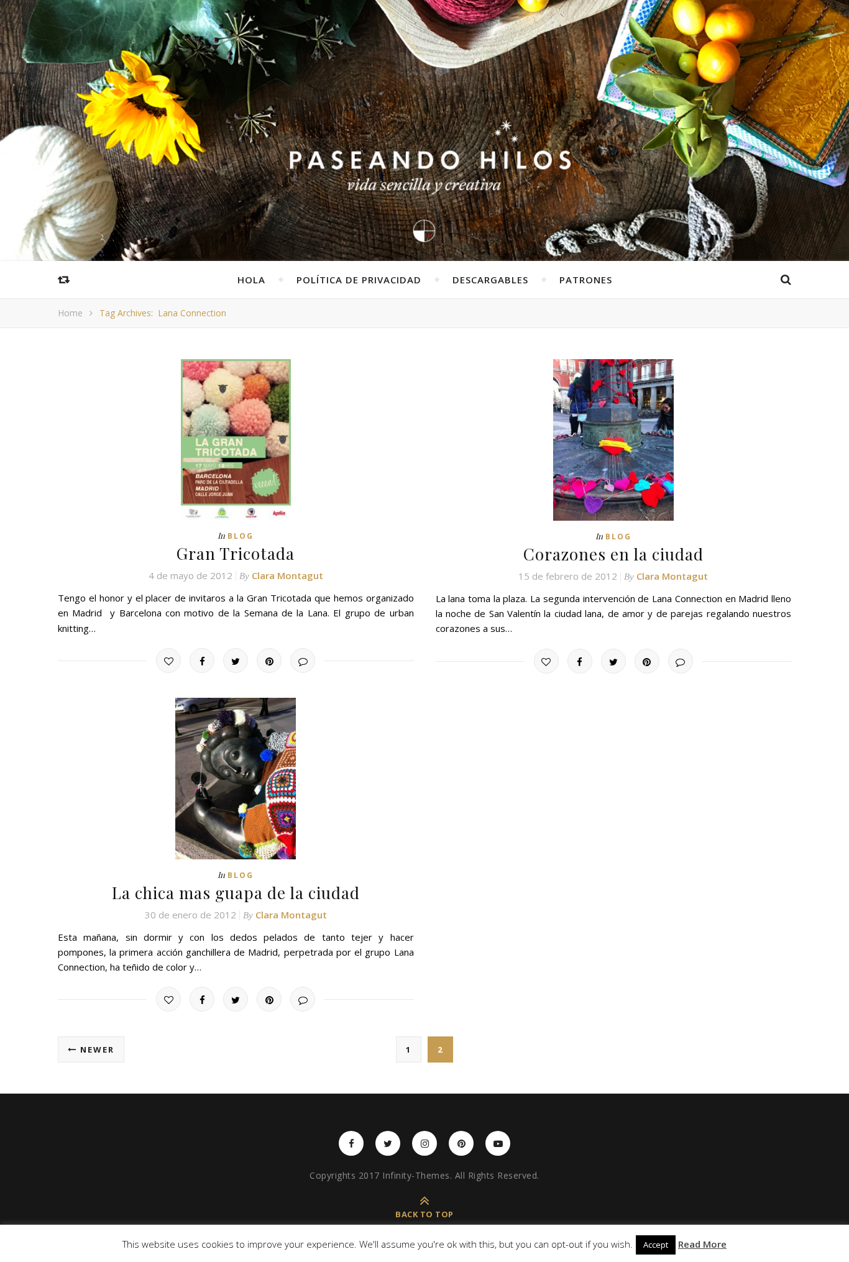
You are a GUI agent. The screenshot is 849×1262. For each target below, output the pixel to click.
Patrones (585, 279)
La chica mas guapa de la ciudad (236, 892)
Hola (251, 279)
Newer (95, 1049)
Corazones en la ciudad (613, 554)
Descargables (490, 279)
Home (70, 313)
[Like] (168, 660)
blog (240, 536)
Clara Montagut (287, 575)
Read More (702, 1244)
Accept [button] (655, 1244)
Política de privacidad (358, 279)
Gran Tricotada (236, 553)
